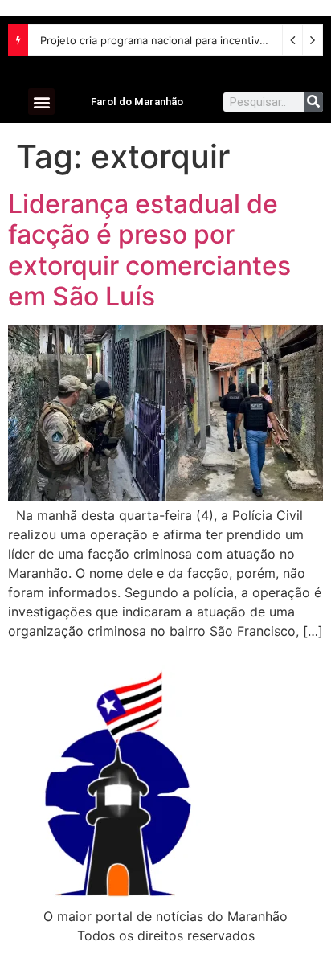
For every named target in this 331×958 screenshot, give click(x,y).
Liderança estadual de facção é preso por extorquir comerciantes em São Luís (149, 250)
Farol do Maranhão (137, 102)
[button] (41, 101)
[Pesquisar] (313, 102)
